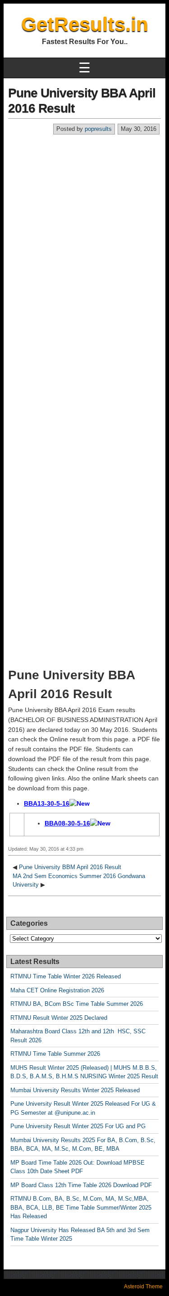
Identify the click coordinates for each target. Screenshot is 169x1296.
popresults (98, 129)
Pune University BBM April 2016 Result (70, 867)
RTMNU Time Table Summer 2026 (55, 1053)
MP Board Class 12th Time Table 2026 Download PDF (81, 1185)
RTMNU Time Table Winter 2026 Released (65, 976)
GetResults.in (84, 24)
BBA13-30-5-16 (46, 803)
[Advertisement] (84, 223)
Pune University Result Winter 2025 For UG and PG (78, 1126)
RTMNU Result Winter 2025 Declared (58, 1017)
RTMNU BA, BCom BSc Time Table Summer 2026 (76, 1003)
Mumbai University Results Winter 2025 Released (75, 1090)
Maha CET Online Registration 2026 (57, 990)
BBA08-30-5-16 (67, 823)
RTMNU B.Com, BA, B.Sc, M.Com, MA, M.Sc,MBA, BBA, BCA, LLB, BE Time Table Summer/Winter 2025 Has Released (80, 1207)
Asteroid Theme (143, 1286)
